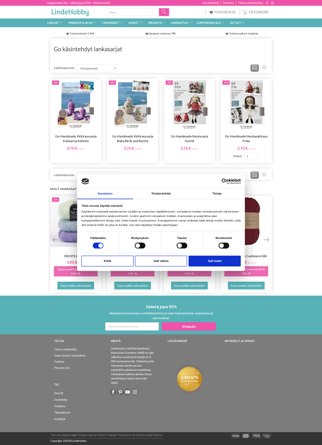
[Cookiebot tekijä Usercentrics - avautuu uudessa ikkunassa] (224, 181)
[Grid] (254, 68)
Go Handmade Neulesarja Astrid (189, 138)
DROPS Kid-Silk (75, 256)
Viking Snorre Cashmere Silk (246, 256)
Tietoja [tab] (216, 193)
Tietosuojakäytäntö (147, 435)
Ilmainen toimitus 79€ (163, 33)
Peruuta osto (62, 367)
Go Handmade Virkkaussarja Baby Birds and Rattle (132, 138)
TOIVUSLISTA (224, 12)
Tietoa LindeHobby (250, 2)
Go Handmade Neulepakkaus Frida (246, 138)
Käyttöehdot (121, 435)
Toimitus (228, 2)
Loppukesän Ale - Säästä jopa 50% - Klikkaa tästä (78, 2)
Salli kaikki (215, 261)
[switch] (140, 245)
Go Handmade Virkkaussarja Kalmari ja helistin (76, 138)
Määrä (237, 156)
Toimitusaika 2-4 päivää (243, 33)
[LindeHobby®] (70, 11)
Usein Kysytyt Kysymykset (70, 355)
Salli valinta (161, 261)
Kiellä (107, 261)
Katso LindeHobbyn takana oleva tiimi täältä (131, 378)
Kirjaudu (189, 326)
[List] (264, 68)
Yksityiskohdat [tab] (161, 193)
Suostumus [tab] (105, 193)
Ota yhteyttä (210, 2)
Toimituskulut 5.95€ (82, 33)
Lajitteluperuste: (64, 67)
